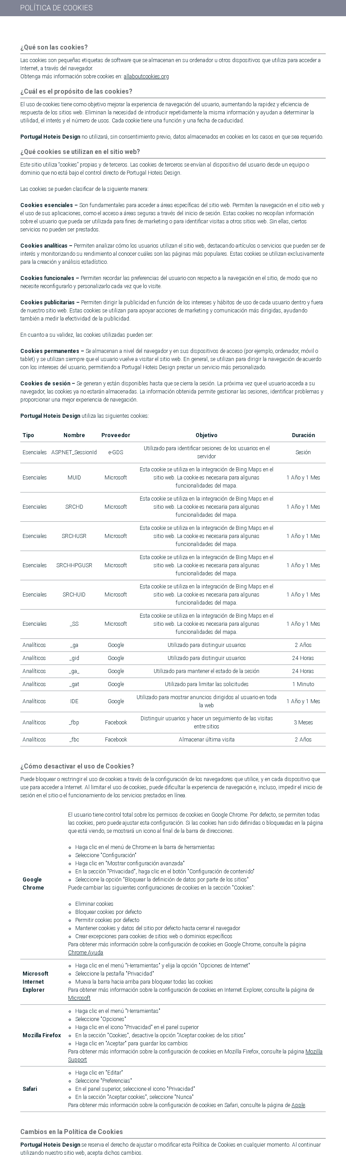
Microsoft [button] (79, 998)
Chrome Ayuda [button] (85, 952)
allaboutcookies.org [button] (146, 76)
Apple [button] (298, 1105)
